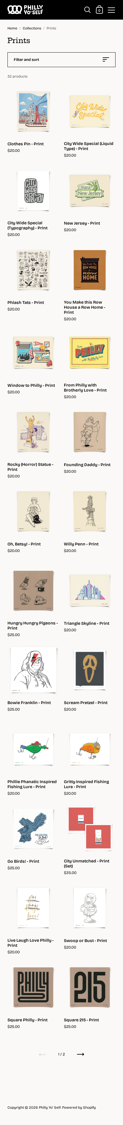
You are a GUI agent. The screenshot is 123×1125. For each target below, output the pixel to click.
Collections (32, 28)
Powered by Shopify (79, 1107)
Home (12, 28)
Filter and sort (26, 59)
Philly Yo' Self (50, 1107)
